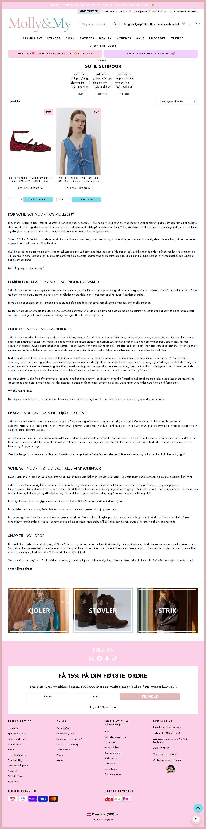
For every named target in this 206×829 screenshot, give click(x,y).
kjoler (62, 223)
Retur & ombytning (17, 738)
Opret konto (109, 707)
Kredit (11, 749)
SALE (140, 38)
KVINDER (54, 38)
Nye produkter (112, 747)
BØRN (70, 38)
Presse (59, 755)
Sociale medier (63, 749)
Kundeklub (110, 763)
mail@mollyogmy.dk (169, 24)
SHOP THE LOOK (103, 46)
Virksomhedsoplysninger (165, 754)
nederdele (84, 223)
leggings (71, 223)
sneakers (46, 366)
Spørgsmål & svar (16, 733)
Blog (107, 731)
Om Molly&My (63, 728)
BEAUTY (105, 38)
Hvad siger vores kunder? (69, 738)
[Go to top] (198, 808)
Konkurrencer (111, 758)
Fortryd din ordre (16, 744)
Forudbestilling (15, 760)
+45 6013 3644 (172, 733)
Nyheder (124, 38)
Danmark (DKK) (103, 814)
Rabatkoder (13, 781)
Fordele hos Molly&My (67, 744)
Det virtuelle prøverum (115, 737)
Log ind (94, 707)
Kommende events (113, 752)
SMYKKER (87, 38)
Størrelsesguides (113, 774)
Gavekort (12, 770)
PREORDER (157, 38)
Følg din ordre (15, 776)
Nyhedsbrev (110, 742)
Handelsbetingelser (17, 755)
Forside (102, 60)
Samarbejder (111, 769)
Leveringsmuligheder (18, 765)
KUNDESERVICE (89, 11)
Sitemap (60, 760)
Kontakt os (13, 728)
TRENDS (177, 38)
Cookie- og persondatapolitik (167, 760)
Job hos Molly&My (65, 733)
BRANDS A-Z (32, 38)
